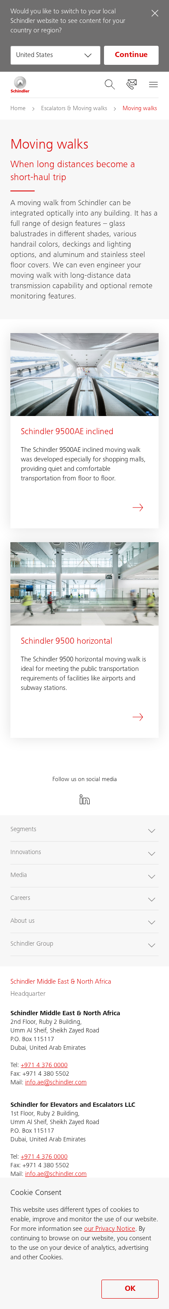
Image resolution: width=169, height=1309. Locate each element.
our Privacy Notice (109, 1229)
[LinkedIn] (84, 799)
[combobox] (55, 55)
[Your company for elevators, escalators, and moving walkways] (20, 84)
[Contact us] (131, 84)
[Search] (109, 84)
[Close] (155, 12)
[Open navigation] (153, 84)
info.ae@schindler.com (56, 1083)
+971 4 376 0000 (44, 1065)
